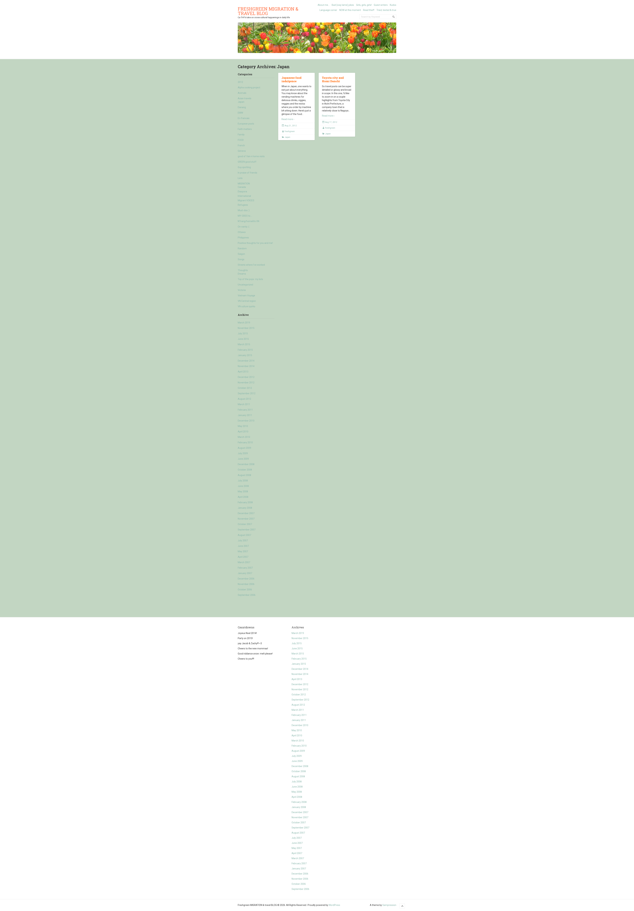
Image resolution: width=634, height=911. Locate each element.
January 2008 (245, 508)
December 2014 (246, 360)
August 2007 (244, 535)
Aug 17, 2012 (331, 122)
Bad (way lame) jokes (343, 5)
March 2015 (244, 344)
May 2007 (243, 551)
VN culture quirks (246, 306)
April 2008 (243, 497)
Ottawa (242, 232)
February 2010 (245, 442)
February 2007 (245, 567)
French (241, 145)
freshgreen (290, 131)
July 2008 (243, 480)
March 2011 (244, 404)
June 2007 (243, 546)
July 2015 (243, 333)
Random (242, 248)
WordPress (334, 905)
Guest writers (381, 5)
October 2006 (245, 589)
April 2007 (243, 557)
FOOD (241, 140)
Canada (242, 187)
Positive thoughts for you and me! (255, 243)
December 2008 (246, 464)
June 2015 (243, 339)
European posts (246, 123)
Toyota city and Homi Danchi (333, 79)
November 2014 (246, 366)
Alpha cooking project (249, 87)
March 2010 (244, 437)
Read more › (288, 119)
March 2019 (244, 322)
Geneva (242, 151)
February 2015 (245, 350)
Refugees (243, 205)
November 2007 (246, 518)
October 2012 (245, 388)
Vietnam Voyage (246, 295)
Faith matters (245, 129)
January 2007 (245, 573)
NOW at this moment (350, 10)
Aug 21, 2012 (291, 125)
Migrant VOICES (246, 200)
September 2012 (246, 393)
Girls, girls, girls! (364, 5)
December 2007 (246, 513)
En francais (243, 118)
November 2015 (246, 328)
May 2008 (243, 491)
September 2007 (246, 529)
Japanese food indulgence (291, 79)
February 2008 (245, 502)
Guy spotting (244, 167)
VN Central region (247, 301)
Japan (241, 102)
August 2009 (244, 448)
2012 (240, 82)
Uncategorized (245, 284)
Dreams (242, 273)
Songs (241, 259)
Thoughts (243, 270)
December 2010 (246, 420)
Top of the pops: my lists (250, 279)
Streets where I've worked (251, 264)
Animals (242, 93)
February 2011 (245, 409)
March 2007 (244, 562)
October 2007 (245, 524)
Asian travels (244, 98)
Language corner (328, 10)
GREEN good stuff (247, 161)
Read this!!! (368, 10)
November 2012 (246, 382)
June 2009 (243, 458)
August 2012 (244, 399)
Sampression (389, 905)
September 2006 (246, 595)
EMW (240, 112)
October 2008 (245, 469)
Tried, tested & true (386, 10)
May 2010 (243, 426)
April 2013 (243, 371)
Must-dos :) (243, 210)
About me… (324, 5)
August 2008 (244, 475)
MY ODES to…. (245, 215)
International (244, 196)
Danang (242, 107)
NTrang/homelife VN (248, 221)
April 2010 (243, 431)
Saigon (241, 254)
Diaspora (242, 191)
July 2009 (243, 453)
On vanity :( (243, 226)
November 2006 (246, 584)
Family (241, 134)
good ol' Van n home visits (251, 156)
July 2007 (243, 540)
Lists (240, 178)
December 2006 (246, 578)
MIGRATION (244, 183)
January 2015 (245, 355)
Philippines (243, 237)
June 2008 (243, 486)
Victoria (242, 290)
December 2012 (246, 377)
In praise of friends (247, 172)
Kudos (393, 5)
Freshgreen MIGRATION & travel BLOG (268, 11)
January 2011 (245, 415)
